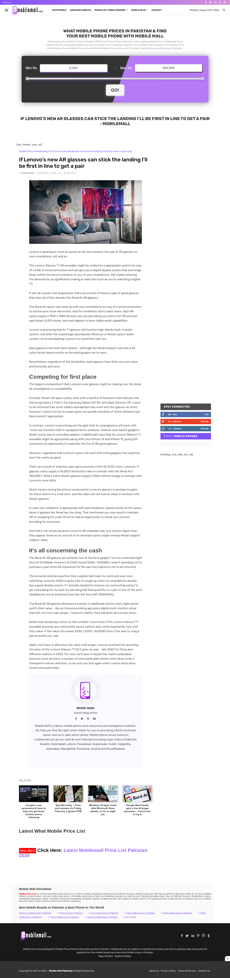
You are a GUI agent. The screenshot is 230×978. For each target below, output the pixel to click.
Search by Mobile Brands (109, 10)
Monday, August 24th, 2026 (204, 10)
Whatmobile (59, 10)
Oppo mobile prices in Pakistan (141, 913)
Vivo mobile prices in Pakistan (104, 913)
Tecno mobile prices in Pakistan (64, 917)
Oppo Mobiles (106, 956)
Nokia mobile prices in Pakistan (177, 913)
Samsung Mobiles (80, 10)
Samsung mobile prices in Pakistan (35, 913)
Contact (157, 10)
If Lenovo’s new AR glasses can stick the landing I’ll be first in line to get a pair (91, 151)
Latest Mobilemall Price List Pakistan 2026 (83, 853)
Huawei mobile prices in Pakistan (103, 917)
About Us (7, 2)
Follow (205, 421)
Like (207, 414)
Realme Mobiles (123, 956)
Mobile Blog (138, 10)
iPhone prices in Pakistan (71, 913)
